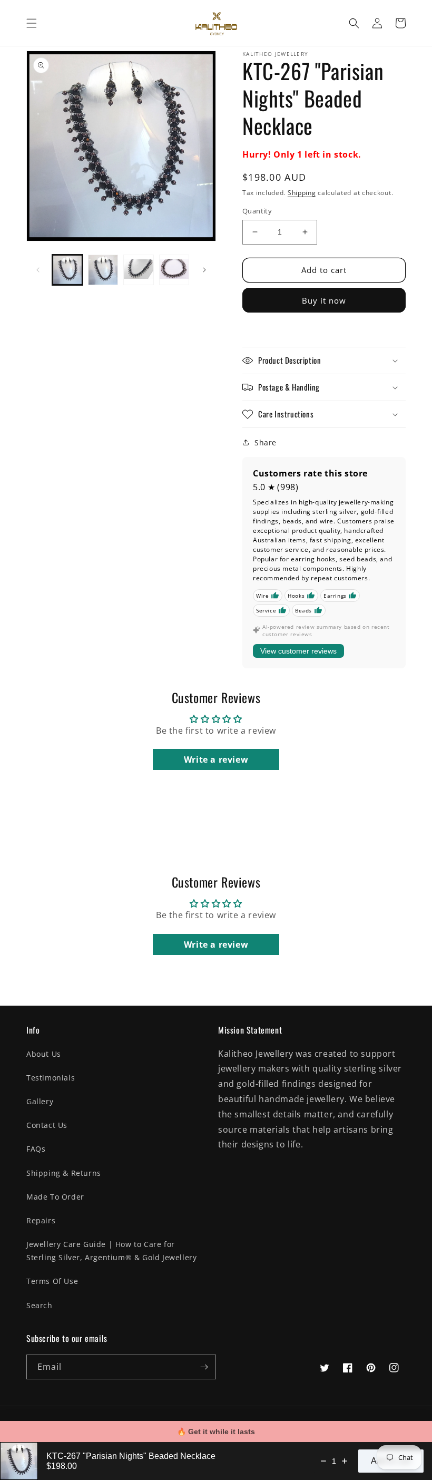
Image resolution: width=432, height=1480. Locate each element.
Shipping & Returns (63, 1173)
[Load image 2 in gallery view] (103, 270)
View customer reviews (298, 651)
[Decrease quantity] (323, 1461)
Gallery (39, 1101)
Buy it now (324, 300)
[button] (31, 23)
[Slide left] (38, 269)
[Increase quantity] (344, 1461)
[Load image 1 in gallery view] (67, 270)
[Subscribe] (203, 1367)
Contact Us (46, 1125)
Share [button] (265, 442)
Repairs (40, 1220)
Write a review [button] (216, 759)
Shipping (302, 192)
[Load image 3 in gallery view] (138, 270)
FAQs (35, 1149)
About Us (43, 1054)
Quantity (257, 211)
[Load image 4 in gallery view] (174, 270)
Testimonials (50, 1078)
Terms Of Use (52, 1281)
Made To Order (55, 1197)
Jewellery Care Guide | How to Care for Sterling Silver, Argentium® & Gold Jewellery (111, 1250)
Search (39, 1305)
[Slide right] (204, 269)
